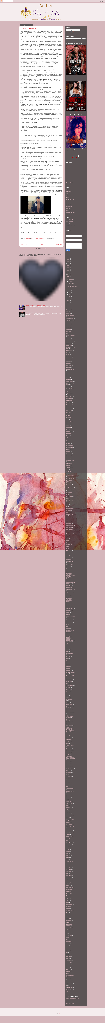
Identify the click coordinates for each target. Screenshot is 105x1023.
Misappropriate (69, 889)
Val (66, 985)
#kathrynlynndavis (69, 487)
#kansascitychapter (70, 475)
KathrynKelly (68, 869)
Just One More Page (70, 861)
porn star (68, 937)
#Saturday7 (68, 687)
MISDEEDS (68, 204)
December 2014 (69, 830)
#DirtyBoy (68, 415)
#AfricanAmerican (69, 318)
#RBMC (67, 651)
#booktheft (68, 372)
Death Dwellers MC (70, 221)
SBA (67, 954)
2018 (68, 272)
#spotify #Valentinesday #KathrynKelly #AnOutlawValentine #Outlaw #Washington (70, 729)
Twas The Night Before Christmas (69, 983)
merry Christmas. (69, 887)
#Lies (67, 506)
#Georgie (68, 435)
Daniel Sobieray (69, 824)
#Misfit (67, 536)
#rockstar (68, 666)
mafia (67, 879)
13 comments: (42, 238)
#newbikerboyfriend (70, 561)
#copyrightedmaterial (70, 393)
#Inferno (67, 458)
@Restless (68, 309)
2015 (68, 278)
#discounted (68, 417)
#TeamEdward (69, 748)
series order (68, 956)
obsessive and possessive (69, 925)
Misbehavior (68, 891)
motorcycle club (69, 910)
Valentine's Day (69, 987)
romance (67, 950)
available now (68, 801)
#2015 (67, 311)
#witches (68, 774)
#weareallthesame (69, 768)
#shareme (68, 697)
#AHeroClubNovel (69, 320)
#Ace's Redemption (70, 315)
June (69, 290)
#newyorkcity (68, 585)
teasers (67, 973)
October (70, 281)
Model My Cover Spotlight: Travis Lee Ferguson (35, 305)
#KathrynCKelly (69, 478)
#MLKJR (67, 542)
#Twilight (67, 754)
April (69, 294)
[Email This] (48, 238)
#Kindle (67, 494)
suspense (68, 971)
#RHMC (67, 658)
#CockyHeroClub (69, 388)
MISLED (67, 197)
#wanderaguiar (69, 766)
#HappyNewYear (69, 447)
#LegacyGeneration (70, 500)
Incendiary (68, 851)
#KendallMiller (69, 492)
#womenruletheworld (70, 778)
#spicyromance (69, 725)
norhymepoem (69, 920)
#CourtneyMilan (69, 396)
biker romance (69, 807)
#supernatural (68, 739)
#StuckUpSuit (69, 735)
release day (68, 941)
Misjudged (68, 900)
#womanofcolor (69, 776)
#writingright (68, 782)
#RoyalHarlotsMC (69, 679)
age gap (67, 794)
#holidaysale (68, 451)
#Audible (67, 333)
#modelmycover (69, 544)
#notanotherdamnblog (70, 589)
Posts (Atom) (44, 248)
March (69, 296)
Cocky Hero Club (69, 219)
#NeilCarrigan (68, 557)
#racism (67, 649)
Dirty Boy (68, 834)
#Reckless (68, 656)
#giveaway (68, 443)
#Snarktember (69, 710)
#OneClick (68, 595)
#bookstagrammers (70, 369)
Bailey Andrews (69, 803)
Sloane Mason (69, 960)
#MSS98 (67, 548)
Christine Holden (69, 815)
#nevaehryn (68, 559)
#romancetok (68, 670)
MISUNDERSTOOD (70, 202)
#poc (67, 626)
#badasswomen (69, 350)
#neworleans (68, 566)
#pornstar (68, 628)
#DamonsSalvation (70, 404)
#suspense (68, 741)
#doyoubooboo (69, 421)
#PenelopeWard (69, 619)
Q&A (67, 939)
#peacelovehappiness (70, 616)
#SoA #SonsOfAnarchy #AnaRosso (69, 716)
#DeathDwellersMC (70, 412)
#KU (67, 498)
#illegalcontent (69, 453)
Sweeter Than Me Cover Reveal (27, 252)
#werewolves (68, 772)
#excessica (68, 427)
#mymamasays (69, 552)
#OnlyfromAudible (69, 608)
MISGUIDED (68, 210)
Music (67, 912)
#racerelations (69, 647)
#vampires (68, 761)
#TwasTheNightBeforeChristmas (70, 751)
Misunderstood (69, 904)
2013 (68, 302)
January (70, 298)
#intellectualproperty (70, 460)
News (67, 195)
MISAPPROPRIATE (70, 199)
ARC (67, 799)
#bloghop (68, 363)
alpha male (68, 797)
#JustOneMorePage (70, 471)
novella (67, 922)
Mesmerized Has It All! (70, 1003)
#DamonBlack (69, 402)
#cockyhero (68, 386)
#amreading (68, 329)
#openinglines (69, 610)
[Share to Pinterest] (53, 238)
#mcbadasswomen (70, 517)
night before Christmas (68, 918)
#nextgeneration (69, 587)
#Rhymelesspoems (70, 660)
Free (67, 840)
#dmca (67, 419)
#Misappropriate (69, 533)
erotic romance (69, 836)
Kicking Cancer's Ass (29, 28)
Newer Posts (23, 244)
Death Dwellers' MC (70, 826)
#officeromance (69, 592)
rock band (68, 943)
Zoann (67, 991)
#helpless (68, 449)
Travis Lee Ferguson (70, 978)
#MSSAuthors (69, 550)
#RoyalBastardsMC (70, 675)
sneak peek (68, 964)
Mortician (68, 908)
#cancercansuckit (69, 381)
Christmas (68, 817)
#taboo (67, 743)
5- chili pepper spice (70, 788)
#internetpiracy (69, 463)
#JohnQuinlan (69, 467)
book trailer (68, 812)
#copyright (68, 391)
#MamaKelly (68, 512)
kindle (67, 873)
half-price (68, 847)
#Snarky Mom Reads (70, 712)
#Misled (67, 538)
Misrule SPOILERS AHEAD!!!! (31, 312)
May (69, 292)
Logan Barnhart (69, 875)
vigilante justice (69, 989)
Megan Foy (68, 885)
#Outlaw (67, 612)
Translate (76, 31)
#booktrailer (68, 379)
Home (41, 244)
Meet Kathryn (68, 191)
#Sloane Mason (69, 704)
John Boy (68, 855)
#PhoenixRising (69, 622)
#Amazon (68, 327)
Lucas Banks (68, 877)
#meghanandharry (69, 525)
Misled (67, 902)
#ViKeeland (68, 763)
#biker (67, 352)
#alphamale (68, 325)
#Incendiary (68, 456)
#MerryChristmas (69, 529)
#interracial (68, 465)
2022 (68, 265)
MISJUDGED (68, 208)
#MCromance (68, 523)
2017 (68, 274)
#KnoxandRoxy (69, 496)
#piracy (67, 624)
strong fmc (68, 969)
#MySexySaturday (70, 555)
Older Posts (59, 244)
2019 (68, 270)
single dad (68, 958)
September (70, 283)
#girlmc (67, 437)
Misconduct (68, 893)
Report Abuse (69, 182)
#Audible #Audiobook (70, 335)
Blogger (59, 1013)
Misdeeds (68, 895)
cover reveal (68, 822)
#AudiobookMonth (69, 341)
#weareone (68, 770)
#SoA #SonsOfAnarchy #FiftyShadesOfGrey (70, 720)
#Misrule (67, 540)
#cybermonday (69, 400)
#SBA (67, 695)
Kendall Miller (68, 871)
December (70, 279)
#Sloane (67, 702)
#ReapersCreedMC (70, 653)
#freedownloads (69, 431)
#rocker (67, 664)
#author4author (69, 343)
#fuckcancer (68, 433)
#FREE (67, 429)
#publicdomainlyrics (70, 643)
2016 (68, 276)
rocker (67, 945)
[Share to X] (50, 238)
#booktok (68, 375)
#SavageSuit (68, 689)
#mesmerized (68, 531)
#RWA (67, 683)
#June (67, 469)
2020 (68, 268)
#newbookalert (69, 564)
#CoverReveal (69, 398)
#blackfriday (68, 361)
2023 (68, 263)
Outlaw (67, 929)
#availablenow (69, 345)
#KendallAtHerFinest (70, 489)
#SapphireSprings (69, 685)
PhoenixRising (69, 935)
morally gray (68, 906)
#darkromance (69, 410)
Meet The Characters (70, 212)
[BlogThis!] (49, 238)
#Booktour (68, 377)
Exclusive (68, 838)
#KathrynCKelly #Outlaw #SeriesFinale (69, 481)
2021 (68, 267)
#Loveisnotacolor (69, 508)
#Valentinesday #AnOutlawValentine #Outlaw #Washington (70, 757)
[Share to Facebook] (52, 238)
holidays (67, 849)
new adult (68, 915)
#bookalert (68, 367)
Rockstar (68, 948)
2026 (68, 258)
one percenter (69, 927)
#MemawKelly (69, 527)
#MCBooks (68, 521)
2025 (68, 259)
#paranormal (68, 614)
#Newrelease (68, 568)
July (69, 288)
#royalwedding (69, 681)
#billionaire (68, 359)
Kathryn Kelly (68, 867)
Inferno (67, 853)
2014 (68, 300)
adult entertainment (70, 791)
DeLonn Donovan (69, 832)
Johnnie (67, 857)
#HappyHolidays (69, 445)
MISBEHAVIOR (69, 206)
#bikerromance (69, 356)
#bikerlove (68, 354)
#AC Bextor (68, 313)
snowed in (68, 967)
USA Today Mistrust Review (71, 225)
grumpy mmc (68, 844)
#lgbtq (67, 504)
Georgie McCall (69, 842)
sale (67, 952)
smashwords (68, 962)
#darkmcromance (69, 408)
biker (67, 805)
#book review (68, 365)
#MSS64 (67, 546)
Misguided (68, 898)
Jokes (67, 859)
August (70, 285)
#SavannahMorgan (70, 691)
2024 (68, 261)
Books (67, 193)
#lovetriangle (68, 510)
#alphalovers (68, 322)
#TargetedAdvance (70, 745)
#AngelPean (68, 331)
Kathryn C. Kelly (69, 223)
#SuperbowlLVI (69, 737)
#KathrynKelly (69, 484)
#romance (68, 668)
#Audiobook (68, 338)
